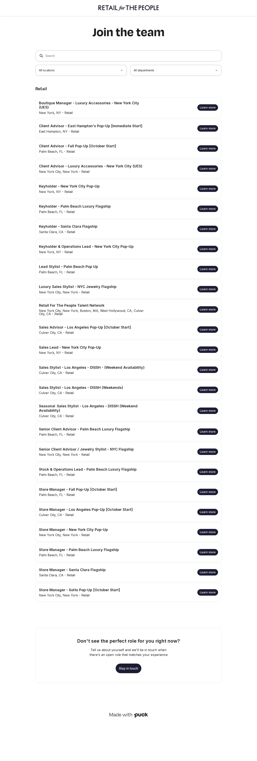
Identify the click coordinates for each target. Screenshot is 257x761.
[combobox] (81, 70)
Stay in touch (128, 668)
